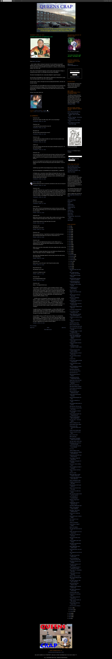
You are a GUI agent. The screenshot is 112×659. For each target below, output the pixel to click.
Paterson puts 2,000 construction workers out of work (75, 427)
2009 (70, 613)
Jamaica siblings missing (74, 450)
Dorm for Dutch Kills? (74, 434)
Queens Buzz (70, 213)
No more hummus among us (75, 605)
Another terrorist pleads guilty (75, 430)
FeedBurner (77, 76)
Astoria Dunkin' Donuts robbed (75, 424)
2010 (70, 253)
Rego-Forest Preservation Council (74, 167)
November (72, 256)
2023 (70, 231)
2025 (70, 227)
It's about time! (72, 358)
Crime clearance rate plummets (75, 388)
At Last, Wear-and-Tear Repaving (74, 111)
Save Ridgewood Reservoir (73, 168)
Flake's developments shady (75, 480)
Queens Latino (70, 214)
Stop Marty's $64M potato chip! (75, 505)
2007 (70, 616)
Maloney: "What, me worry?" (75, 575)
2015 (70, 244)
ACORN (35, 111)
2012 (70, 249)
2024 (70, 229)
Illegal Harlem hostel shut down (75, 380)
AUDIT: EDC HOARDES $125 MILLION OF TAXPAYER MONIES (75, 337)
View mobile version (48, 329)
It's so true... (72, 448)
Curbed (69, 202)
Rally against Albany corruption (75, 386)
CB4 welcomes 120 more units (75, 406)
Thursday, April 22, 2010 (39, 121)
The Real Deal (70, 218)
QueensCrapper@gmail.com (73, 65)
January (71, 611)
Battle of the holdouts (74, 527)
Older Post (64, 327)
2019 (70, 237)
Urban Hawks (70, 220)
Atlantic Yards (40, 111)
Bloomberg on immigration (75, 333)
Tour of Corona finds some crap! (76, 326)
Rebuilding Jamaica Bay (74, 322)
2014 (70, 246)
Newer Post (32, 327)
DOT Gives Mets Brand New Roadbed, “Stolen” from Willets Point (74, 114)
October (71, 257)
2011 (70, 251)
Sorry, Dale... (72, 520)
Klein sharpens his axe (74, 519)
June (71, 264)
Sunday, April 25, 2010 (39, 323)
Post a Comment (33, 325)
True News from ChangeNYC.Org (74, 170)
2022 (70, 232)
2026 (70, 226)
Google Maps (72, 194)
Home (48, 327)
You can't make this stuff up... (75, 370)
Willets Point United (71, 171)
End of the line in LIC (74, 372)
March (71, 607)
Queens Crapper (38, 110)
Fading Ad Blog (70, 204)
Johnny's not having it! (74, 522)
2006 (70, 618)
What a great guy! (73, 436)
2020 (70, 236)
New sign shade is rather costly (76, 441)
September (72, 259)
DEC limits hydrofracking (74, 384)
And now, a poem (73, 472)
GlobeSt (69, 208)
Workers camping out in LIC (75, 422)
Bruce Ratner (46, 111)
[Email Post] (47, 110)
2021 (70, 234)
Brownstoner (70, 201)
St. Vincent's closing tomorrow (75, 309)
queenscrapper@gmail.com (56, 652)
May (71, 266)
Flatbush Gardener (71, 205)
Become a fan (70, 150)
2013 (70, 248)
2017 (70, 241)
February (72, 609)
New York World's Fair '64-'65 (73, 166)
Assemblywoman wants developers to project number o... (76, 347)
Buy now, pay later (73, 290)
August (71, 261)
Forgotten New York (71, 207)
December (72, 254)
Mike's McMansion (73, 389)
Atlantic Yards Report (36, 61)
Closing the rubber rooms (74, 592)
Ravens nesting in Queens (75, 324)
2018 (70, 239)
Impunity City (70, 210)
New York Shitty (71, 211)
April (71, 268)
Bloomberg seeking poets (74, 369)
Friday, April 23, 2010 (38, 212)
